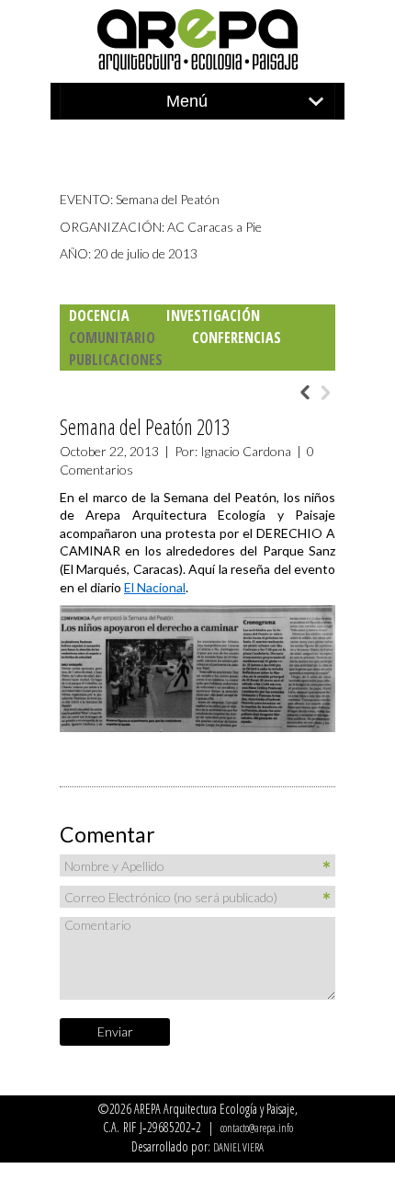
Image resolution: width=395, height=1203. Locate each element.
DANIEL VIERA (238, 1147)
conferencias (236, 337)
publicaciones (116, 359)
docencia (99, 315)
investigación (213, 315)
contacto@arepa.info (256, 1128)
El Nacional (155, 587)
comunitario (112, 337)
